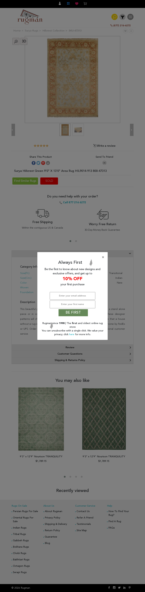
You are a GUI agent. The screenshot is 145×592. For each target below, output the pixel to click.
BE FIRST (73, 312)
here (72, 334)
